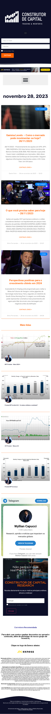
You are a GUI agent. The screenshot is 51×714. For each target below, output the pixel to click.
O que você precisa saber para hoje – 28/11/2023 (25, 212)
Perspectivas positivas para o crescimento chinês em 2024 (25, 282)
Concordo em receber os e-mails (17, 605)
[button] (26, 33)
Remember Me (8, 51)
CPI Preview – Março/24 (12, 446)
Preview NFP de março (11, 486)
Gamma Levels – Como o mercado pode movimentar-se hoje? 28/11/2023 (25, 138)
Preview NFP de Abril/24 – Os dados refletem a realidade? (21, 405)
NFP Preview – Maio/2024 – (13, 364)
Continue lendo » (25, 167)
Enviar (11, 611)
